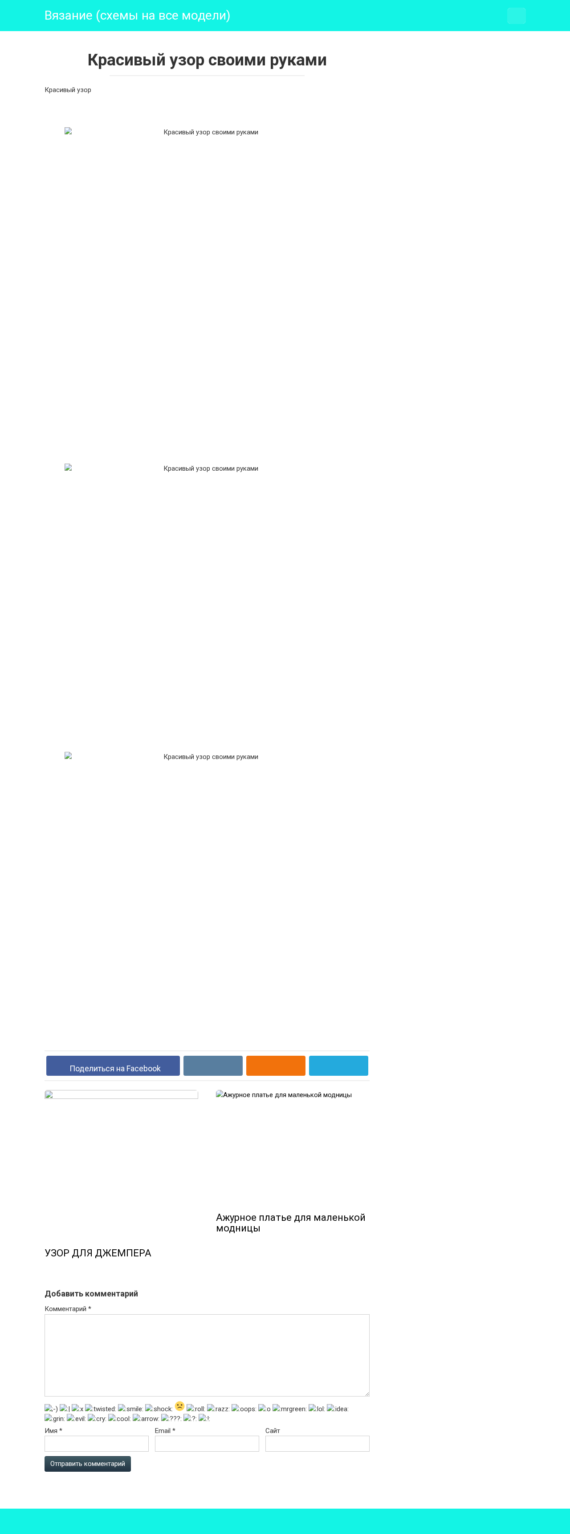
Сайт (272, 1431)
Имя (53, 1431)
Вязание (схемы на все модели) (138, 15)
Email (165, 1431)
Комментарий (68, 1309)
